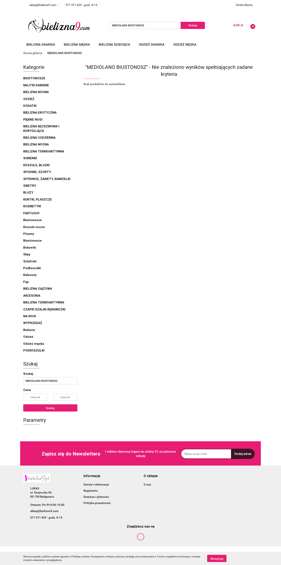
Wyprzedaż (32, 323)
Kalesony (30, 275)
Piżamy (28, 234)
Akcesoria (32, 295)
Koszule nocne (34, 227)
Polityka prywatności (97, 503)
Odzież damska (152, 44)
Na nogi (30, 316)
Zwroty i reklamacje (96, 484)
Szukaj (50, 408)
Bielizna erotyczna (40, 112)
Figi (26, 282)
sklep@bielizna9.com (44, 511)
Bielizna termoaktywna (44, 151)
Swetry (30, 186)
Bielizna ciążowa (38, 289)
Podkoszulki (32, 268)
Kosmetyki (32, 206)
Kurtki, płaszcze (37, 199)
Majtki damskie (36, 85)
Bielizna (29, 330)
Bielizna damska (41, 44)
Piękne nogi (33, 119)
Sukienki (30, 158)
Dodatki (29, 106)
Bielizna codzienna (39, 138)
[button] (92, 476)
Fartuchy (31, 213)
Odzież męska (185, 44)
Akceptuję (216, 558)
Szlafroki (29, 261)
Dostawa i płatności (96, 496)
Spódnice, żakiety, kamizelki (46, 179)
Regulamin (91, 490)
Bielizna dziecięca (115, 44)
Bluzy (28, 192)
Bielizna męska (77, 44)
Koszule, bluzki (36, 165)
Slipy (26, 254)
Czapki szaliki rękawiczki (44, 309)
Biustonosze (34, 78)
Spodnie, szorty (37, 172)
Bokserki (29, 247)
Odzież (28, 99)
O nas (147, 484)
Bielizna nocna (36, 92)
